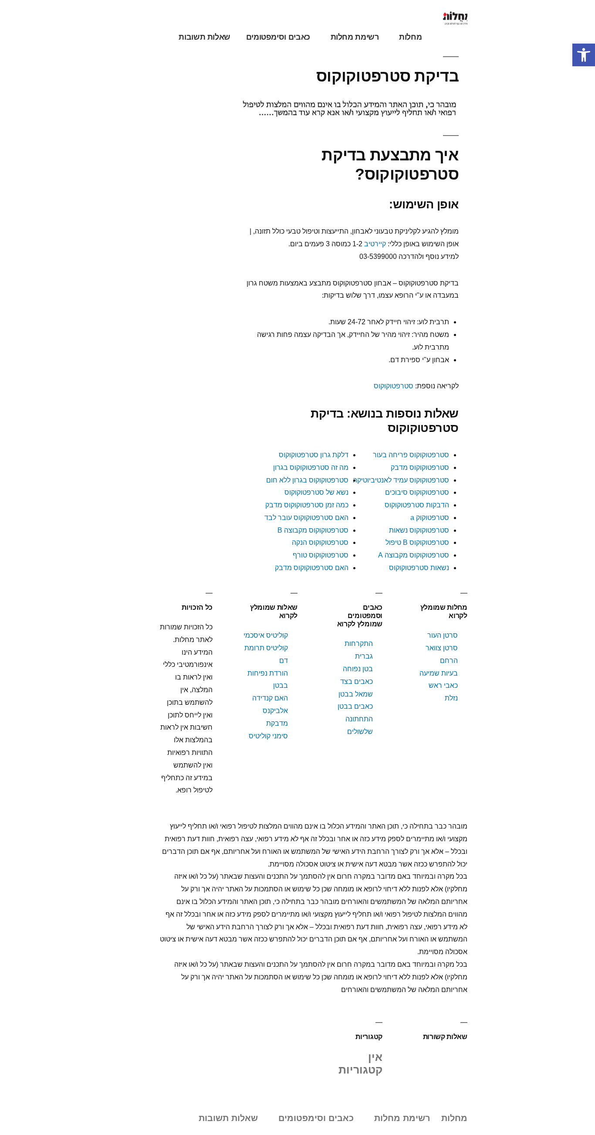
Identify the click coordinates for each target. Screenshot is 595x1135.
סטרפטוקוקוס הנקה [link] (320, 542)
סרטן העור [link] (442, 635)
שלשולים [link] (360, 731)
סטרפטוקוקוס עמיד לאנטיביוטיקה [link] (401, 480)
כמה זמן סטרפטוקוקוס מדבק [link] (306, 505)
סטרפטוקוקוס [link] (393, 386)
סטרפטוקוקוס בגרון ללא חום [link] (307, 480)
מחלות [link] (410, 37)
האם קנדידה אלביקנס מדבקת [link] (270, 710)
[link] (583, 55)
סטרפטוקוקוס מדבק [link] (420, 467)
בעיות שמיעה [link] (438, 673)
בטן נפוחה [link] (358, 669)
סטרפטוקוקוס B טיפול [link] (417, 542)
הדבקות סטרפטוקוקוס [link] (417, 505)
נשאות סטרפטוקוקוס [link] (419, 567)
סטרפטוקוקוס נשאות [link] (419, 530)
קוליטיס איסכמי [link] (265, 635)
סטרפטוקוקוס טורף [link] (320, 555)
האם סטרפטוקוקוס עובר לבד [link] (306, 517)
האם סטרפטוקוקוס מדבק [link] (311, 567)
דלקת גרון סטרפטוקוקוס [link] (313, 455)
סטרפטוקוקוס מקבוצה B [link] (312, 530)
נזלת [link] (451, 698)
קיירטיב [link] (375, 244)
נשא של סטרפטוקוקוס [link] (316, 492)
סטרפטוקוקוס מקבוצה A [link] (413, 555)
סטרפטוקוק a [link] (429, 517)
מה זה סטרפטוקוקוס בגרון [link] (310, 467)
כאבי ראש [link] (443, 685)
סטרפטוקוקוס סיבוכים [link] (417, 492)
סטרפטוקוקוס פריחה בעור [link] (411, 455)
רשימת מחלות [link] (355, 37)
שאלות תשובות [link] (204, 37)
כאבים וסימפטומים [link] (278, 37)
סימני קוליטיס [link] (268, 736)
